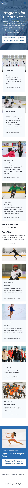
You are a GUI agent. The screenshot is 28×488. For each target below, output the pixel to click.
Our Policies (14, 474)
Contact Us (21, 474)
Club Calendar (6, 474)
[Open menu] (25, 3)
